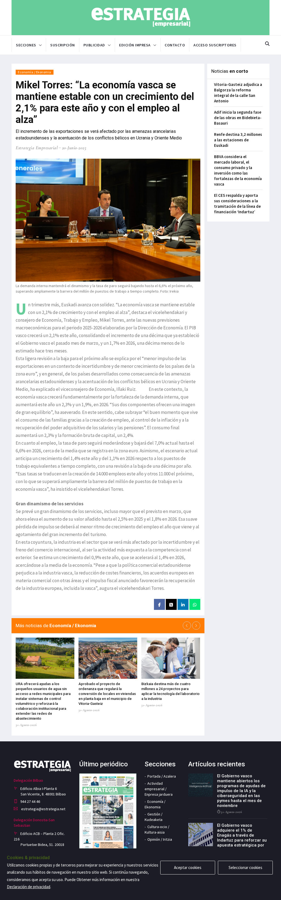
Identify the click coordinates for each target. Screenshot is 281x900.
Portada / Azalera (161, 776)
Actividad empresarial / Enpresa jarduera (159, 789)
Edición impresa (135, 45)
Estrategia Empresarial (37, 148)
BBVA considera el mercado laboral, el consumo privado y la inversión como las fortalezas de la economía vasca (238, 170)
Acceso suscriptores (215, 45)
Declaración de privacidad (28, 886)
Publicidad (94, 45)
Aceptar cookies (187, 867)
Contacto (175, 45)
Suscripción (62, 45)
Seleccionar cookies (245, 867)
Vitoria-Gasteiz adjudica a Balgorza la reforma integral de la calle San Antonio (238, 92)
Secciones (26, 45)
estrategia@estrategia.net (42, 808)
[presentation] (187, 625)
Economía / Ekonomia (34, 72)
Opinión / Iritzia (159, 839)
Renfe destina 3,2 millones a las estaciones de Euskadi (238, 140)
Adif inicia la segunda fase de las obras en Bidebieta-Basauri (238, 118)
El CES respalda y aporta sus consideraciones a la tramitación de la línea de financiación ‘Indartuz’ (237, 203)
